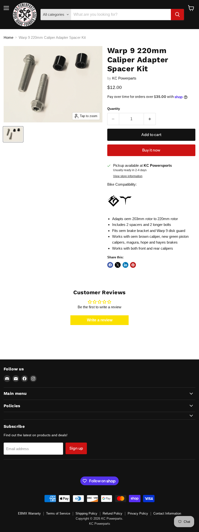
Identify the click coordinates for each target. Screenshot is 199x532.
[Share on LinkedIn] (125, 265)
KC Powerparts (124, 78)
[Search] (177, 14)
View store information (127, 176)
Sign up (76, 448)
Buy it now (151, 150)
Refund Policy (112, 513)
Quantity (113, 109)
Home (8, 37)
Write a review (99, 320)
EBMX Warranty (29, 513)
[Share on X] (118, 265)
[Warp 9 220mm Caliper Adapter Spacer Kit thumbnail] (13, 134)
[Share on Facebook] (110, 265)
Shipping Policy (86, 513)
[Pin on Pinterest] (133, 265)
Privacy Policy (138, 513)
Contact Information (167, 513)
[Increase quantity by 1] (150, 119)
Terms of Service (58, 513)
